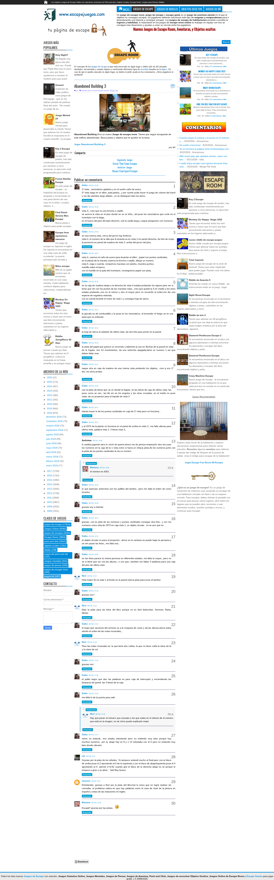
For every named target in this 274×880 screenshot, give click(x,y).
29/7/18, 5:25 (90, 756)
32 (173, 86)
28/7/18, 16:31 (93, 407)
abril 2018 (51, 452)
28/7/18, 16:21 (93, 364)
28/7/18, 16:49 (93, 485)
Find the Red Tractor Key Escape (211, 104)
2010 (50, 502)
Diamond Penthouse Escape (204, 355)
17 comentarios (216, 66)
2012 (50, 493)
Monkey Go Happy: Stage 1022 (62, 302)
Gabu (85, 185)
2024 (50, 386)
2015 (50, 480)
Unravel (59, 85)
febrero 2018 (53, 461)
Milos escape (62, 266)
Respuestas (91, 463)
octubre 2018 (53, 425)
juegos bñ (49, 576)
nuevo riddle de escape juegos (205, 240)
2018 (50, 413)
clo (83, 756)
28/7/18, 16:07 (93, 253)
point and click (51, 541)
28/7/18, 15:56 (93, 232)
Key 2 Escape (62, 148)
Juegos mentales (52, 561)
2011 (49, 497)
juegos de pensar (53, 565)
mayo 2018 (52, 447)
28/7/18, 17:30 (93, 675)
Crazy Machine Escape (201, 376)
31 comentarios (216, 99)
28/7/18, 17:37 (93, 735)
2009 (50, 506)
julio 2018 (51, 439)
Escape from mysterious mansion (62, 235)
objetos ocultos (51, 545)
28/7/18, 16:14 (93, 328)
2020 (50, 404)
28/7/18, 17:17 (92, 576)
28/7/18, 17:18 (93, 591)
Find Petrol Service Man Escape (61, 215)
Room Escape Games (101, 90)
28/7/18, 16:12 (93, 310)
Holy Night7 (61, 55)
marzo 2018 (52, 456)
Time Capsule (196, 260)
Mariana (94, 467)
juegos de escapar (53, 533)
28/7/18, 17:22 (93, 624)
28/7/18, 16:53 (93, 536)
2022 (50, 395)
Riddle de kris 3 (197, 315)
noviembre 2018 (54, 421)
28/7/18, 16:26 (93, 386)
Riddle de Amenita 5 (199, 280)
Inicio (126, 9)
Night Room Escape (212, 87)
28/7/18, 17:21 (92, 606)
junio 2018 (51, 443)
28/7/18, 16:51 (93, 518)
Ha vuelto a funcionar (190, 145)
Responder (87, 200)
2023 (50, 390)
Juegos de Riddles (167, 9)
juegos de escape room (56, 569)
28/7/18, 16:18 (93, 343)
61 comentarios (216, 83)
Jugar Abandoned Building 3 (89, 144)
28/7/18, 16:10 (93, 281)
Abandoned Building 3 (90, 86)
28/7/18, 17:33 (93, 693)
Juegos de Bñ (213, 9)
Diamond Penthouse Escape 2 (205, 335)
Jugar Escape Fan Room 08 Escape (204, 462)
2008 (50, 511)
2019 (50, 408)
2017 (50, 471)
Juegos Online (51, 528)
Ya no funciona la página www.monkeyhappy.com (204, 149)
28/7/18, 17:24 (93, 660)
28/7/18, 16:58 (93, 554)
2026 (50, 377)
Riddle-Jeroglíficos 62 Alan (63, 339)
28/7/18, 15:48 (93, 185)
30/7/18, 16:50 (96, 802)
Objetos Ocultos (191, 9)
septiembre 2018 (55, 430)
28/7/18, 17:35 (100, 714)
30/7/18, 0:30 (95, 781)
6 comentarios (216, 116)
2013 (50, 489)
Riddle (47, 550)
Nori (84, 575)
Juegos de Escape (143, 9)
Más (225, 66)
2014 (50, 484)
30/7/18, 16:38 (104, 468)
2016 (50, 475)
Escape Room (87, 90)
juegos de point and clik (56, 554)
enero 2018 (52, 465)
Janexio (86, 781)
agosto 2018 (52, 434)
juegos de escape (53, 524)
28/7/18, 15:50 (93, 207)
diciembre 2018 (54, 416)
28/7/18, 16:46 (97, 440)
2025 (50, 382)
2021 (50, 399)
